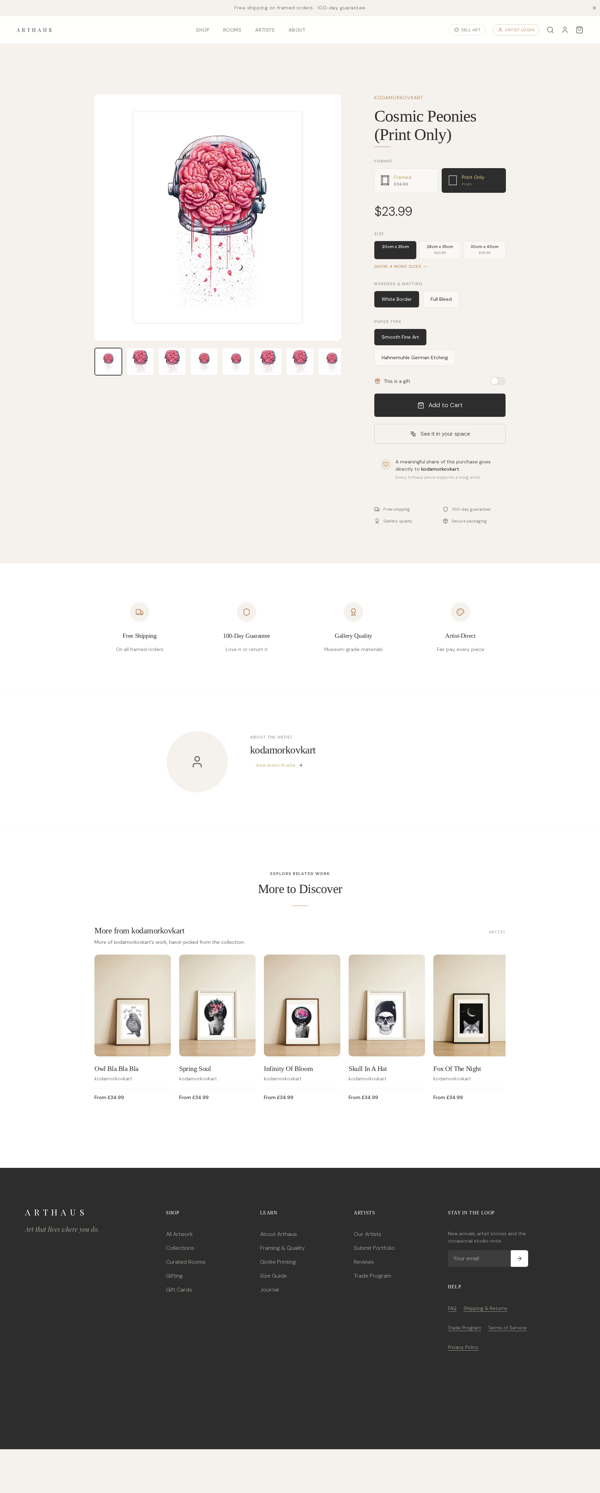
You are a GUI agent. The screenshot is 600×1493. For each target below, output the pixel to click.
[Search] (550, 30)
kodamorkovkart (398, 97)
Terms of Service (507, 1328)
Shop (202, 30)
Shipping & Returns (485, 1308)
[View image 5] (236, 362)
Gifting (174, 1275)
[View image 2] (140, 362)
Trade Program (372, 1275)
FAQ (452, 1308)
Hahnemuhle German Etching (415, 357)
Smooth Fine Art (400, 337)
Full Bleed (441, 299)
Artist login (519, 30)
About (297, 30)
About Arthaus (278, 1234)
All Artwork (179, 1234)
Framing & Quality (282, 1248)
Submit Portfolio (374, 1248)
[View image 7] (300, 362)
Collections (180, 1248)
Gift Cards (179, 1289)
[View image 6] (268, 362)
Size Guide (273, 1275)
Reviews (364, 1261)
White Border (397, 299)
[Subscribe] (519, 1258)
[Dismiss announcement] (594, 8)
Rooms (232, 30)
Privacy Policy (463, 1347)
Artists (265, 30)
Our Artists (367, 1234)
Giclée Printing (278, 1261)
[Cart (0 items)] (579, 30)
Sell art (471, 30)
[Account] (565, 30)
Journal (269, 1289)
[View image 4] (204, 362)
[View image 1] (108, 362)
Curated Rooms (186, 1261)
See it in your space (445, 433)
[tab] (406, 180)
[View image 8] (332, 362)
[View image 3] (172, 362)
